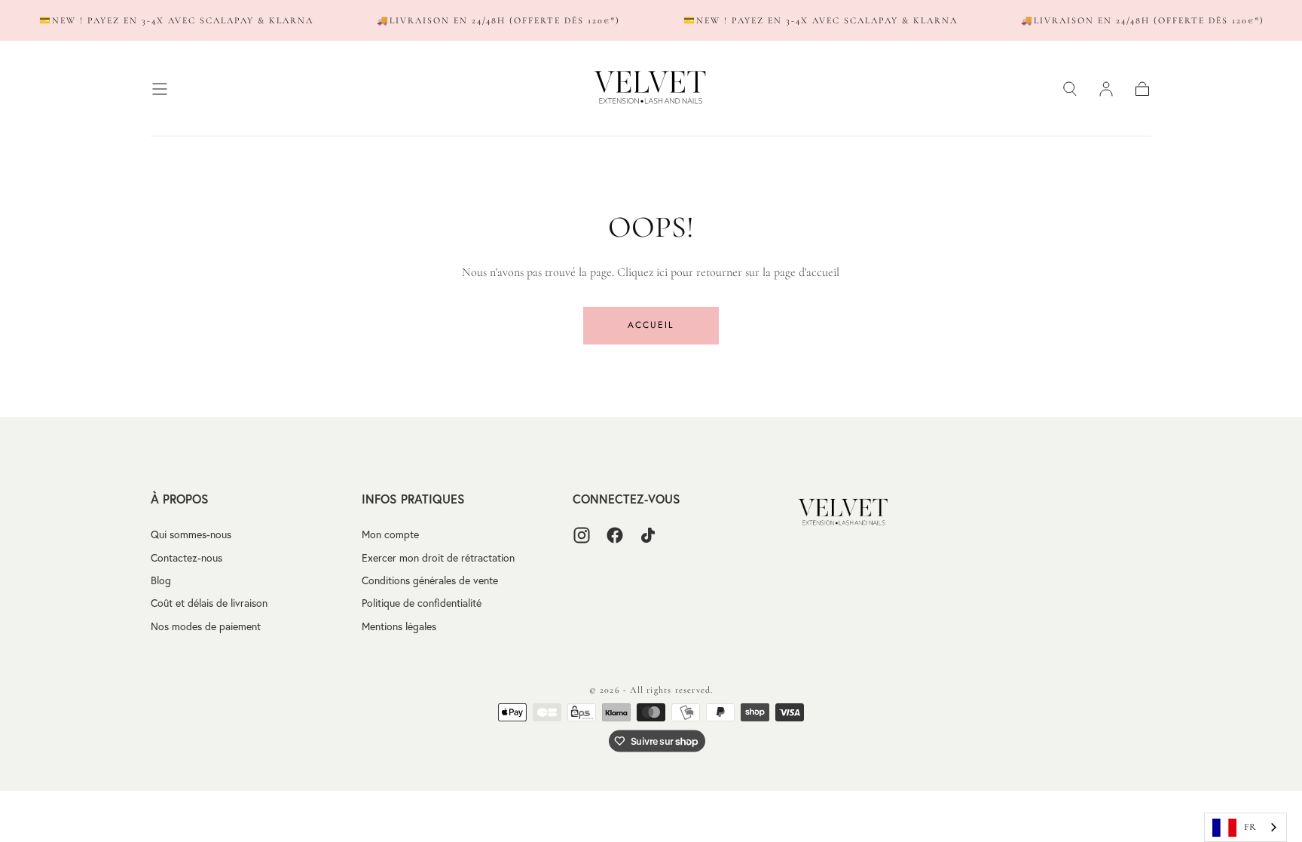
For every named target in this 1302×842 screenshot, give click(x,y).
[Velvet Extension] (844, 513)
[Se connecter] (1106, 89)
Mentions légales (399, 626)
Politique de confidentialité (421, 603)
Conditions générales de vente (430, 580)
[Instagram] (581, 535)
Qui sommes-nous (191, 534)
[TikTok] (648, 535)
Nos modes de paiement (206, 626)
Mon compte (390, 534)
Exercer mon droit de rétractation (438, 558)
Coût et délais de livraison (209, 603)
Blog (161, 580)
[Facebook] (614, 535)
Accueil (651, 325)
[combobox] (1245, 827)
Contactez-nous (186, 558)
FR (1250, 827)
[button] (160, 89)
